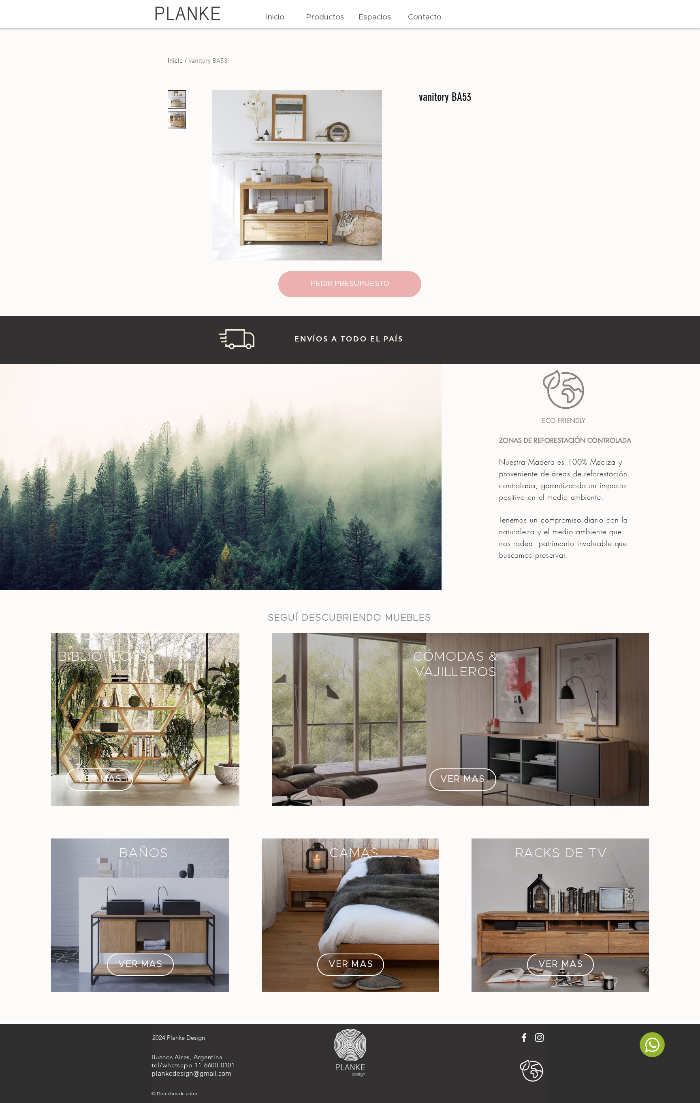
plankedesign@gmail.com (191, 1074)
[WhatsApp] (652, 1044)
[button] (325, 17)
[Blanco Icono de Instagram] (539, 1037)
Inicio (175, 61)
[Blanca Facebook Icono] (524, 1037)
